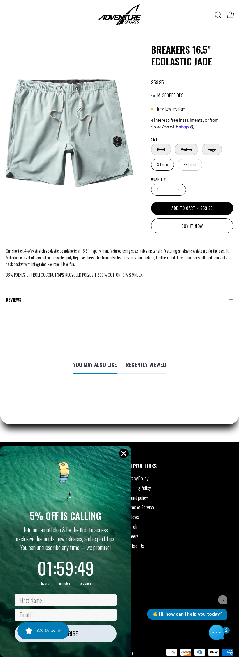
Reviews (13, 300)
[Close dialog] (124, 453)
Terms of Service (139, 507)
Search (131, 526)
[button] (217, 15)
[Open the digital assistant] (216, 632)
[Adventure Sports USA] (119, 14)
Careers (132, 536)
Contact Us (134, 545)
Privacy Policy (136, 478)
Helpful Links (141, 466)
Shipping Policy (138, 488)
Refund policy (136, 497)
